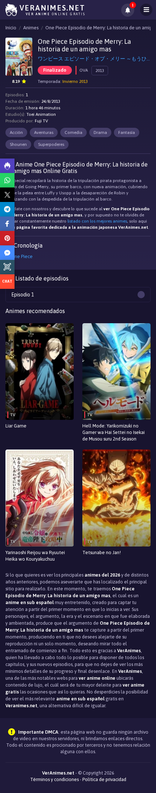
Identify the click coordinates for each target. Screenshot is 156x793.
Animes (30, 27)
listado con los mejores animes (97, 221)
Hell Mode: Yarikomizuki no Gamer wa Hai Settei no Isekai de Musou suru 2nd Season (113, 432)
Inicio (10, 27)
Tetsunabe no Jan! (101, 552)
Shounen (18, 144)
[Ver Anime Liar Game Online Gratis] (39, 371)
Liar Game (15, 426)
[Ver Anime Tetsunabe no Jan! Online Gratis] (116, 498)
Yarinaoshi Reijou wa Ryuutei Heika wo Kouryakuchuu (35, 556)
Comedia (73, 132)
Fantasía (126, 132)
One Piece (22, 256)
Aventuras (43, 132)
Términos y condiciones (54, 779)
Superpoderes (51, 144)
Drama (100, 132)
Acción (16, 132)
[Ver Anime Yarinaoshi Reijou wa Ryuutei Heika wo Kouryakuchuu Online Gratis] (39, 498)
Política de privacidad (104, 779)
